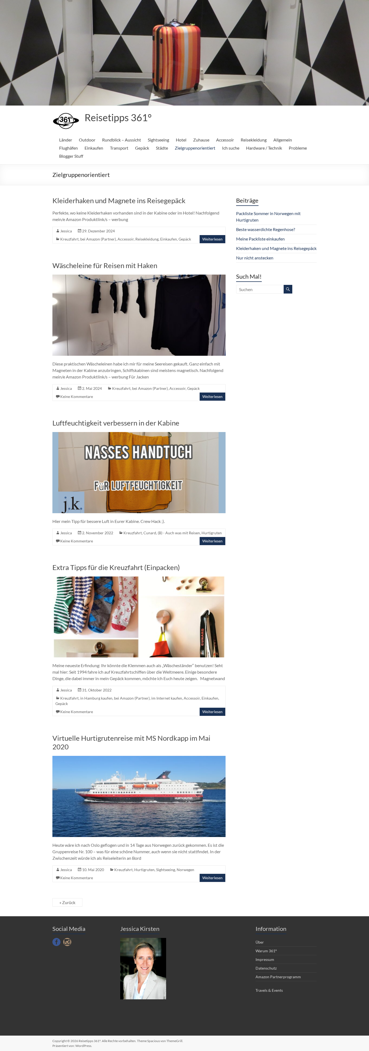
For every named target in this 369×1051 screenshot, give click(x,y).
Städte (162, 147)
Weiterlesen (212, 239)
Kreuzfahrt (69, 239)
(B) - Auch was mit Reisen (179, 533)
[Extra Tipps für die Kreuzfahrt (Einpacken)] (139, 579)
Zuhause (201, 139)
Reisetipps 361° (118, 117)
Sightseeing (158, 139)
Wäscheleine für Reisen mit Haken (104, 265)
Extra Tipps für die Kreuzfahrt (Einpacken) (116, 567)
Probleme (298, 147)
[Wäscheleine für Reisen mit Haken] (139, 277)
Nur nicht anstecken (254, 257)
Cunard (149, 533)
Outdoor (87, 139)
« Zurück (67, 902)
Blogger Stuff (71, 156)
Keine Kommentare (76, 396)
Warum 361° (266, 950)
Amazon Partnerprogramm (278, 976)
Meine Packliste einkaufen (260, 238)
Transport (119, 147)
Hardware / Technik (264, 147)
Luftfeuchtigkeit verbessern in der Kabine (115, 423)
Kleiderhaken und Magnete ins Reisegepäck (119, 200)
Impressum (265, 959)
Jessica (66, 231)
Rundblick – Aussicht (121, 139)
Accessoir (225, 139)
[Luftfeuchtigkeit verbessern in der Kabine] (139, 434)
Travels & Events (269, 990)
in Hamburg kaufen (96, 698)
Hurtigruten (212, 533)
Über (260, 942)
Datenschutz (266, 968)
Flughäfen (68, 147)
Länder (65, 139)
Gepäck (142, 147)
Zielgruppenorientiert (195, 147)
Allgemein (282, 139)
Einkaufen (94, 147)
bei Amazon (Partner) (98, 239)
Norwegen (185, 869)
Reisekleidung (254, 139)
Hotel (181, 139)
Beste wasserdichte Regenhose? (265, 229)
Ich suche (230, 147)
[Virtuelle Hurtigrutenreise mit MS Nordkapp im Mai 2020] (139, 758)
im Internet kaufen (166, 698)
